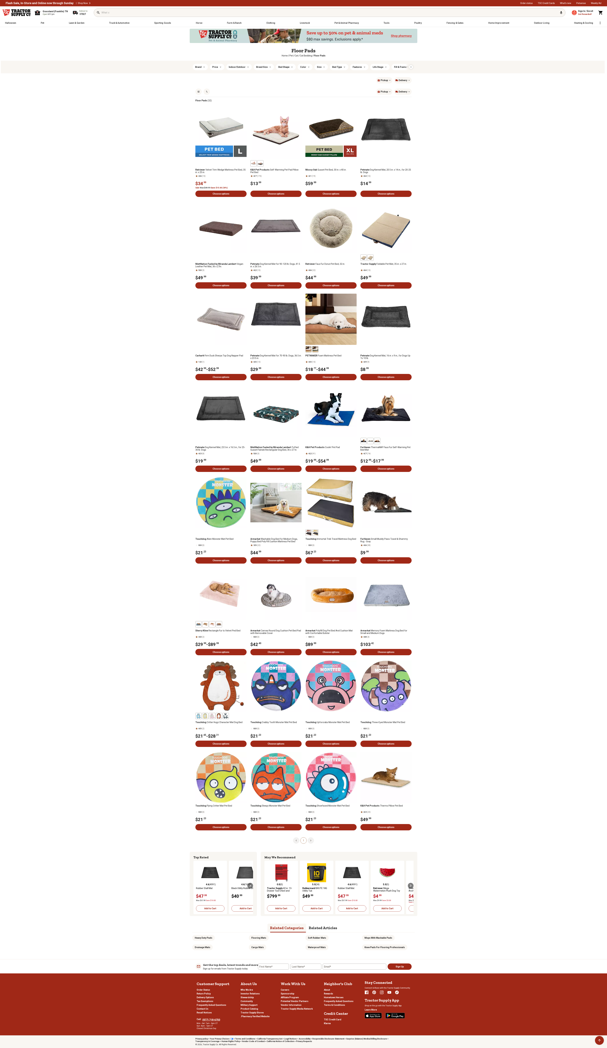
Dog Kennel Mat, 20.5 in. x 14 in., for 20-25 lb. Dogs (385, 171)
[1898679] (363, 441)
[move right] (250, 886)
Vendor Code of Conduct (253, 1041)
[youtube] (389, 992)
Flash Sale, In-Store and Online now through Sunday (40, 3)
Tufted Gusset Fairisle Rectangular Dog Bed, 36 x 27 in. (274, 448)
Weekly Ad (596, 3)
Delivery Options (205, 997)
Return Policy (204, 993)
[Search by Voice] (561, 13)
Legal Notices (290, 1039)
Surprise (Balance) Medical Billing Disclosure (366, 1039)
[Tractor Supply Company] (17, 12)
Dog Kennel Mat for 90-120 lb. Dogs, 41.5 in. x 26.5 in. (275, 265)
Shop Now (83, 3)
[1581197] (198, 716)
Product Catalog (249, 1009)
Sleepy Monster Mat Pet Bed (270, 805)
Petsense (581, 3)
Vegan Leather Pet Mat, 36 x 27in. (219, 265)
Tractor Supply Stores (252, 1012)
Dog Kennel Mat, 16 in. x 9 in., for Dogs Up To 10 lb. (385, 356)
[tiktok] (397, 992)
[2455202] (212, 624)
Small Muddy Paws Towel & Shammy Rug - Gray (384, 540)
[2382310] (363, 257)
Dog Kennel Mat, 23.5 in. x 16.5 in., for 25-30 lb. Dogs (220, 448)
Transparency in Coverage (207, 1041)
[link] (285, 55)
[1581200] (226, 716)
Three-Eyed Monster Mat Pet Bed (382, 722)
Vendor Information (291, 1005)
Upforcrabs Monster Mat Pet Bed (327, 722)
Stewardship (247, 997)
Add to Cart (210, 908)
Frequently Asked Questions (211, 1005)
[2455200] (205, 624)
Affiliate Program (290, 997)
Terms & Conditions (334, 1005)
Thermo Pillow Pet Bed (381, 805)
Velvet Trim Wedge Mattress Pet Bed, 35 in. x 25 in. (220, 171)
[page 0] (296, 840)
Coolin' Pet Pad (322, 447)
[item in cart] (600, 13)
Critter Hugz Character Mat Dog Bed (218, 722)
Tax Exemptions (205, 1001)
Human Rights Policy (230, 1041)
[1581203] (205, 716)
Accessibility (304, 1039)
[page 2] (310, 840)
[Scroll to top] (599, 1040)
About (327, 990)
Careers (285, 990)
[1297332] (315, 349)
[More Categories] (600, 23)
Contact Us (202, 1009)
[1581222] (308, 532)
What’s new (565, 3)
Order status (526, 3)
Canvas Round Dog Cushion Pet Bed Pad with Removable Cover (275, 631)
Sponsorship (287, 993)
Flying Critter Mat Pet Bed (213, 805)
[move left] (196, 886)
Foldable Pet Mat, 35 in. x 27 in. (383, 264)
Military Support (249, 1005)
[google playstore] (395, 1015)
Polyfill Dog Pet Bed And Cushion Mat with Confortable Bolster (329, 631)
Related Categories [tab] (287, 928)
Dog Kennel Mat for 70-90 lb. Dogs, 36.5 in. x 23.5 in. (275, 356)
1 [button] (303, 840)
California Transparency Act (269, 1039)
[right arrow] (411, 67)
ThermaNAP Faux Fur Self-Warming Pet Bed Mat (385, 448)
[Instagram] (382, 992)
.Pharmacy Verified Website (255, 1016)
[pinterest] (374, 992)
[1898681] (377, 441)
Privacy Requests (304, 1041)
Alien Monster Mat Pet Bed (214, 539)
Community (247, 1001)
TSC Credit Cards (546, 3)
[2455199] (219, 624)
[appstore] (373, 1015)
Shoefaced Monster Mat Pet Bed (327, 805)
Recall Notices (204, 1012)
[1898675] (370, 441)
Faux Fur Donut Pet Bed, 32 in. (325, 264)
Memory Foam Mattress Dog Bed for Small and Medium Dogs (383, 631)
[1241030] (260, 163)
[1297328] (308, 349)
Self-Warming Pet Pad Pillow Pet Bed (274, 171)
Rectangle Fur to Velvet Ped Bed (217, 630)
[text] (319, 55)
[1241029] (253, 163)
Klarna (327, 1023)
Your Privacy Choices (220, 1039)
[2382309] (370, 257)
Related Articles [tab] (323, 928)
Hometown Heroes (333, 997)
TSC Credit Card (332, 1019)
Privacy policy (201, 1039)
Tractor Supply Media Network (297, 1009)
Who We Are (247, 990)
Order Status (203, 990)
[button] (90, 3)
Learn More (371, 1009)
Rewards (328, 993)
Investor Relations (250, 993)
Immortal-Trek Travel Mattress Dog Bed (330, 539)
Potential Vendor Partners (294, 1001)
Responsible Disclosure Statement (328, 1039)
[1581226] (315, 532)
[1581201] (219, 716)
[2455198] (198, 624)
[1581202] (212, 716)
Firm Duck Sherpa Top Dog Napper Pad (219, 355)
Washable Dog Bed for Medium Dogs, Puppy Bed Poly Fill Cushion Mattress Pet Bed (274, 540)
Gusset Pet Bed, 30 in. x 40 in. (325, 169)
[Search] (98, 12)
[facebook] (366, 992)
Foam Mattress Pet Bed (323, 355)
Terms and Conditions (245, 1039)
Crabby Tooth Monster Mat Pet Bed (273, 722)
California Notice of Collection (280, 1041)
